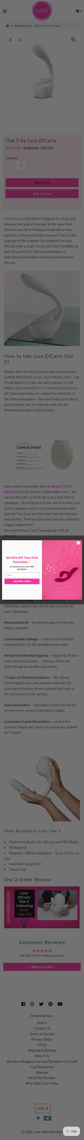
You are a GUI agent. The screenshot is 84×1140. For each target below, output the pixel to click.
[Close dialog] (78, 543)
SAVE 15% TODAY (22, 581)
